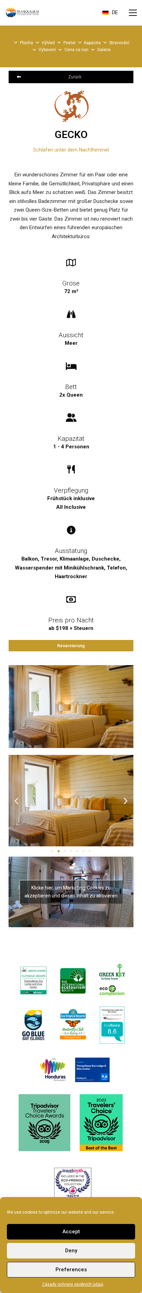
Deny (71, 1250)
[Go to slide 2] (59, 851)
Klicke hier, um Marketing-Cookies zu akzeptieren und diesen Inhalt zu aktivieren (71, 891)
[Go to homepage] (22, 12)
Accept (71, 1231)
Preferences (71, 1269)
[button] (133, 13)
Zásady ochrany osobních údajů (72, 1284)
